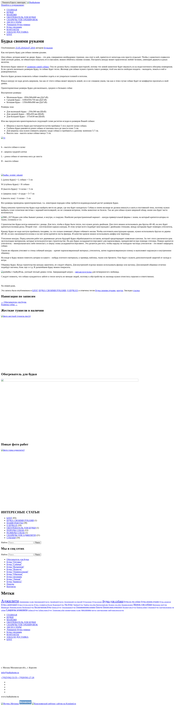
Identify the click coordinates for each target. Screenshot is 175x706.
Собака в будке (33, 610)
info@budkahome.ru (10, 672)
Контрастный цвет (102, 605)
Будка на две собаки (132, 602)
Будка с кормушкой (9, 605)
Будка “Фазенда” (14, 569)
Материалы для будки (160, 605)
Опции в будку (57, 607)
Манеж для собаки (142, 604)
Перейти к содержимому (12, 5)
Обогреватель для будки (18, 559)
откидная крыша (102, 610)
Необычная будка (28, 607)
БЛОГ (9, 34)
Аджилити (10, 601)
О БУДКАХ (72, 290)
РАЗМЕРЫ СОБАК (16, 533)
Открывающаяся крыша (85, 607)
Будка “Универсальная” (17, 572)
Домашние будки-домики (18, 24)
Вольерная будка (58, 605)
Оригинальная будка (68, 607)
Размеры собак (9, 304)
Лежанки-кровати (127, 605)
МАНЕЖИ (12, 15)
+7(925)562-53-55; (9, 677)
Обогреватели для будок (13, 302)
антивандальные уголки (73, 610)
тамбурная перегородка (116, 610)
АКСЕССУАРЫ (14, 22)
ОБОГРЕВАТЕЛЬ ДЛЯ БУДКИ (21, 17)
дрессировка (86, 610)
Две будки (68, 605)
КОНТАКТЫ (13, 29)
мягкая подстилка (83, 272)
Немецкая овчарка (16, 607)
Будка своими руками (105, 290)
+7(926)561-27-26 (26, 677)
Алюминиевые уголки (27, 602)
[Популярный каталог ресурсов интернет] (25, 703)
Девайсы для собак (89, 605)
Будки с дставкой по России (43, 605)
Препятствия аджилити (112, 607)
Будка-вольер (87, 602)
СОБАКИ (11, 538)
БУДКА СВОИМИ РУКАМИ (52, 290)
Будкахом (48, 48)
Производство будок (129, 607)
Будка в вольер (97, 602)
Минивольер (5, 607)
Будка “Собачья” (14, 564)
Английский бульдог (57, 602)
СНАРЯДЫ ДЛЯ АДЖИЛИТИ (21, 535)
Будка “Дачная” (14, 579)
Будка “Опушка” (14, 562)
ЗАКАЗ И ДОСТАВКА (17, 32)
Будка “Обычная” (15, 574)
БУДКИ (10, 12)
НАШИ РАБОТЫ (15, 523)
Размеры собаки (142, 607)
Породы (10, 584)
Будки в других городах (25, 605)
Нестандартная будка (42, 607)
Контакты (11, 586)
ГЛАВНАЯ (12, 10)
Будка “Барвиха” (14, 581)
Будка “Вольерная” (15, 567)
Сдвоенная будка (153, 607)
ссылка (136, 290)
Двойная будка (78, 605)
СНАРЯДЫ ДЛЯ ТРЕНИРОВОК (22, 19)
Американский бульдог (42, 602)
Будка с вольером (165, 602)
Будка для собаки (113, 601)
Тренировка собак (59, 610)
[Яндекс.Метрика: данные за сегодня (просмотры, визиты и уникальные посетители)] (10, 703)
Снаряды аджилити (16, 609)
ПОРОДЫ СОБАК (15, 530)
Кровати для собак (115, 605)
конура (120, 290)
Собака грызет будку (45, 610)
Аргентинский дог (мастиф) (73, 602)
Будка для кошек (14, 27)
